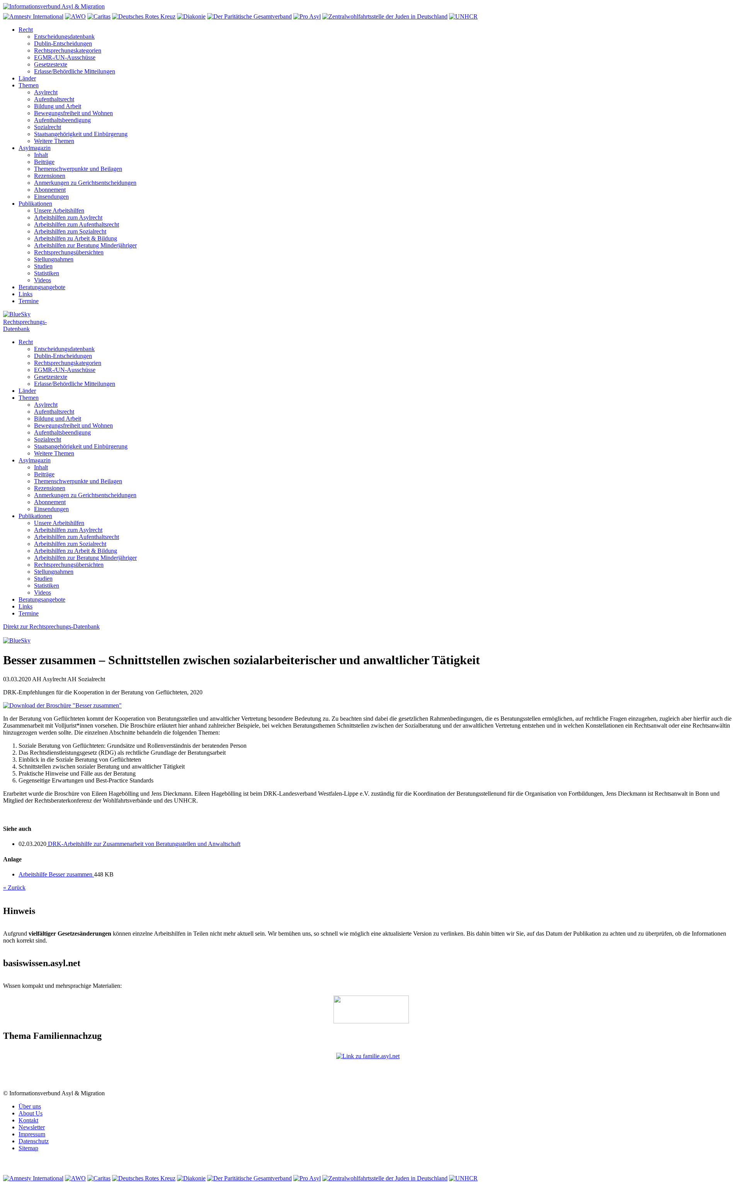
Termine (29, 301)
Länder (27, 78)
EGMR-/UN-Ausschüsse (64, 57)
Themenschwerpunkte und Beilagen (78, 168)
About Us (31, 1113)
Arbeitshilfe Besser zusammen (56, 874)
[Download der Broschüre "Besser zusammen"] (62, 705)
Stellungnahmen (53, 259)
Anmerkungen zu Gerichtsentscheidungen (85, 182)
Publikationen (35, 203)
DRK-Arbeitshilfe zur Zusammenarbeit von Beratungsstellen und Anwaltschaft (143, 844)
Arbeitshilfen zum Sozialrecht (70, 231)
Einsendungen (51, 196)
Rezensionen (49, 175)
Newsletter (32, 1127)
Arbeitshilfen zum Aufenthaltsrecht (76, 224)
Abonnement (50, 189)
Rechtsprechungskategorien (67, 50)
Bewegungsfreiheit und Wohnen (73, 113)
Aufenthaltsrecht (54, 99)
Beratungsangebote (42, 287)
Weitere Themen (54, 141)
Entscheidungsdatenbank (64, 36)
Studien (43, 266)
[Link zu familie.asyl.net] (371, 1071)
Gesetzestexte (50, 64)
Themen (29, 85)
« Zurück (14, 887)
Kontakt (28, 1120)
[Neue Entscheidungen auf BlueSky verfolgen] (371, 315)
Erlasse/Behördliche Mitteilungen (74, 71)
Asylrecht (46, 92)
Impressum (32, 1134)
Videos (42, 280)
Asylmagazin (35, 148)
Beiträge (44, 162)
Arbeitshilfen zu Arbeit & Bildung (75, 238)
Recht (26, 29)
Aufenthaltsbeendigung (62, 120)
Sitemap (28, 1148)
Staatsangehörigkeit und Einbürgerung (81, 134)
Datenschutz (34, 1141)
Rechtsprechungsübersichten (69, 252)
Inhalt (41, 155)
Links (25, 294)
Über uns (30, 1106)
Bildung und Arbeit (57, 106)
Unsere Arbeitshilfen (59, 210)
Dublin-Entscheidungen (63, 43)
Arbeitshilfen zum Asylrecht (68, 217)
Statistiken (46, 273)
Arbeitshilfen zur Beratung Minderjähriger (85, 245)
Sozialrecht (47, 127)
